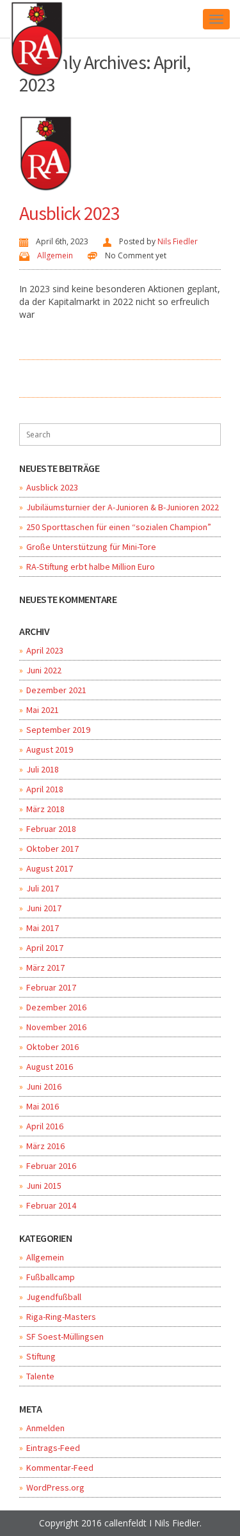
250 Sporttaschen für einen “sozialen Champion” (118, 527)
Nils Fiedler (177, 241)
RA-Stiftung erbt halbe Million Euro (90, 566)
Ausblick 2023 (69, 213)
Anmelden (45, 1428)
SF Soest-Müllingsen (65, 1336)
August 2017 (49, 868)
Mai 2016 (42, 1106)
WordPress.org (55, 1487)
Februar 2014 (51, 1205)
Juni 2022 (43, 670)
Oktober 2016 (52, 1047)
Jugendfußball (53, 1297)
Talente (40, 1376)
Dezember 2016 (56, 1007)
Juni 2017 (43, 908)
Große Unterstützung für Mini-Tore (91, 546)
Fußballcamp (50, 1277)
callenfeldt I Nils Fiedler (152, 1523)
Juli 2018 (42, 769)
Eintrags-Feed (53, 1448)
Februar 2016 (51, 1166)
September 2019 (58, 729)
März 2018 (45, 809)
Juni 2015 (43, 1185)
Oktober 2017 (52, 848)
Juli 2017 (42, 888)
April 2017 (44, 947)
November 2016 (56, 1027)
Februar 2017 (51, 987)
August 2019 (49, 749)
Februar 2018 (51, 829)
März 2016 (45, 1146)
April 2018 (44, 789)
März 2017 (45, 967)
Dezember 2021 (56, 690)
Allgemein (55, 255)
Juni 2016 (43, 1086)
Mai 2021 (42, 710)
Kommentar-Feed (59, 1467)
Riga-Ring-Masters (61, 1316)
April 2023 (44, 650)
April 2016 (44, 1126)
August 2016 (49, 1066)
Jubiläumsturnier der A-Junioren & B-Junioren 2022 (122, 507)
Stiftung (41, 1356)
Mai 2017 (42, 928)
